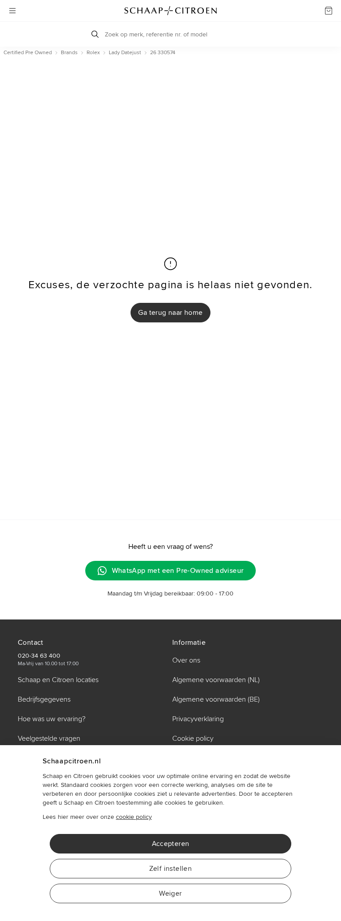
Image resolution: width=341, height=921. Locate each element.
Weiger (170, 893)
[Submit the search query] (95, 34)
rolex (93, 52)
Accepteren (171, 843)
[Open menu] (12, 10)
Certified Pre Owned (28, 52)
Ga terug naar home (170, 312)
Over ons (186, 660)
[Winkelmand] (328, 10)
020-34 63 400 (39, 655)
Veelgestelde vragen (49, 738)
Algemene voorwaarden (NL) (216, 679)
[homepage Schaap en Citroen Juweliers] (170, 10)
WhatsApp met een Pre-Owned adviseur (178, 570)
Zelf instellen (170, 868)
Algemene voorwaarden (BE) (216, 699)
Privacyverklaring (198, 719)
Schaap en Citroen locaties (58, 679)
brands (69, 52)
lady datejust (125, 52)
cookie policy (134, 817)
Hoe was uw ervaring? (51, 719)
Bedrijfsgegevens (44, 699)
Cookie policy (193, 738)
